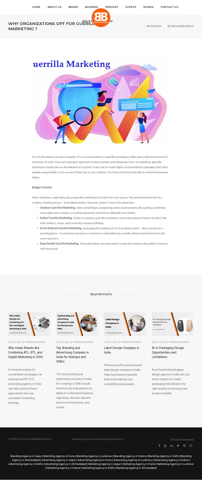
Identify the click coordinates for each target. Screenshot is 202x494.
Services (111, 7)
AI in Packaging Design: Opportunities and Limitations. (168, 352)
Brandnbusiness (84, 342)
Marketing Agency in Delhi (98, 467)
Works (148, 7)
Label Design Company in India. (121, 350)
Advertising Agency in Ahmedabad (65, 463)
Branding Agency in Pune (59, 456)
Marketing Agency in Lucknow (175, 463)
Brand (73, 7)
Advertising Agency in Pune (95, 460)
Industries (90, 21)
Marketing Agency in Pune (139, 463)
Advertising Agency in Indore (171, 460)
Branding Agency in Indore (130, 456)
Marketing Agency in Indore (63, 467)
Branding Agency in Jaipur (26, 456)
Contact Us (169, 7)
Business (91, 7)
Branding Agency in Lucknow (94, 456)
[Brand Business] (101, 18)
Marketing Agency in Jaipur (104, 463)
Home (36, 7)
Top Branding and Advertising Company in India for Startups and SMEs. (72, 354)
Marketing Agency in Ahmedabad (136, 467)
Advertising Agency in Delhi (25, 463)
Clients (130, 7)
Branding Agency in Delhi (163, 456)
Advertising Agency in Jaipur (58, 460)
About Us (54, 7)
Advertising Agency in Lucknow (132, 460)
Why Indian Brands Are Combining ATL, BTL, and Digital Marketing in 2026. (25, 352)
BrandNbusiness (36, 342)
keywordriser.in (115, 439)
